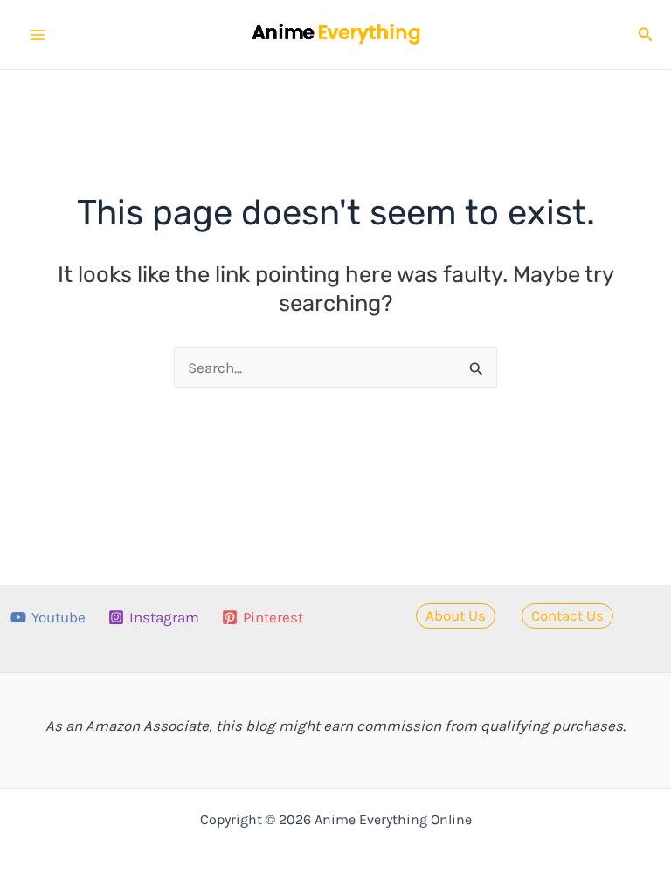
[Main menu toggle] (37, 35)
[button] (646, 35)
